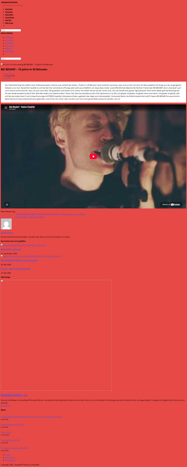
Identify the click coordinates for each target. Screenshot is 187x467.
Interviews (9, 43)
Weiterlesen (6, 406)
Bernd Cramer (9, 74)
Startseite (9, 37)
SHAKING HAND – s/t (14, 395)
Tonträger (9, 40)
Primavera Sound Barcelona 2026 (14, 448)
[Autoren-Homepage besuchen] (6, 228)
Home (7, 454)
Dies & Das (9, 51)
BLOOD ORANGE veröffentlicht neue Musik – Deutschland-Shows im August (31, 417)
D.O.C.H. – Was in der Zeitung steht (16, 269)
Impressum (10, 457)
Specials (8, 48)
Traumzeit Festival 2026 (10, 440)
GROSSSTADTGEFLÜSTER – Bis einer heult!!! (19, 260)
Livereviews (10, 46)
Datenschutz (10, 460)
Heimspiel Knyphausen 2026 (12, 424)
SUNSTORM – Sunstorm (11, 249)
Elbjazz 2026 (6, 432)
